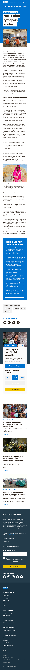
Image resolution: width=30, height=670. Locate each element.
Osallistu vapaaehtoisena (8, 620)
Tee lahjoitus (15, 389)
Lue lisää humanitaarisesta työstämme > (14, 297)
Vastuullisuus (6, 640)
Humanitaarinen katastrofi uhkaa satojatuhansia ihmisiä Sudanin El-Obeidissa (14, 494)
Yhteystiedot (6, 600)
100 (22, 378)
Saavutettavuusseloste (8, 645)
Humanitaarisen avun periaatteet (10, 632)
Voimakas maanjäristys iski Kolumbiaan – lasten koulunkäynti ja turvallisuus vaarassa (13, 459)
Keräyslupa (5, 657)
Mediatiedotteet (7, 489)
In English (5, 605)
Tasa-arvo (22, 308)
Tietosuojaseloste (6, 653)
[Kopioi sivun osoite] (18, 322)
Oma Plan (5, 650)
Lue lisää (5, 434)
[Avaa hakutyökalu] (25, 2)
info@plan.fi (11, 534)
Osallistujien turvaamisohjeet (9, 635)
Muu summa (15, 383)
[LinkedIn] (9, 322)
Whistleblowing (6, 642)
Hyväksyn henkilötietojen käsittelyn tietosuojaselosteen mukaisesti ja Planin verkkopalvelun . (14, 559)
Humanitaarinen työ (15, 305)
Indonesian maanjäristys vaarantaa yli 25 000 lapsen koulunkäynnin (13, 424)
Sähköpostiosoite (9, 550)
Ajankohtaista (11, 6)
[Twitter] (13, 322)
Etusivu (5, 6)
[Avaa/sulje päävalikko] (26, 2)
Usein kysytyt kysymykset (8, 597)
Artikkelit (6, 305)
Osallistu (12, 2)
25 (7, 378)
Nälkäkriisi (16, 308)
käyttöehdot (15, 561)
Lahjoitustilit (5, 655)
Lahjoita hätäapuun (15, 366)
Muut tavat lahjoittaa (7, 617)
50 (15, 377)
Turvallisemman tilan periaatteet (10, 637)
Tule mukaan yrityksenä (8, 622)
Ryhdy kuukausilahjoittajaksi (9, 613)
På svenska (5, 602)
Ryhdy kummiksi (6, 615)
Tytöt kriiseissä (7, 311)
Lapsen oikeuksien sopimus (9, 630)
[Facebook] (4, 322)
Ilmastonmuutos (8, 308)
